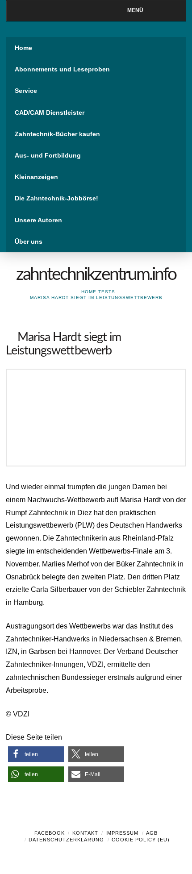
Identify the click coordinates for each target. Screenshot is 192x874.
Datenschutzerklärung (66, 839)
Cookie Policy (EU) (141, 839)
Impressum (121, 833)
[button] (36, 754)
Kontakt (85, 833)
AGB (152, 833)
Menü (135, 10)
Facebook (49, 833)
